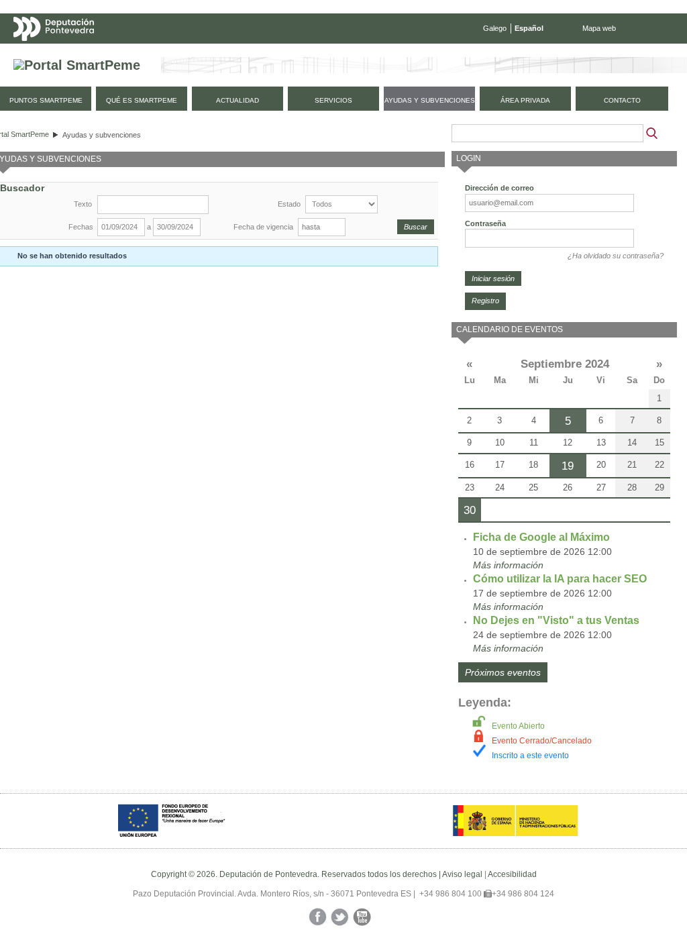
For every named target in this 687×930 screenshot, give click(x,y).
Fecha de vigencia (263, 227)
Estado (289, 204)
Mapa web (599, 28)
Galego (495, 28)
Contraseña (485, 223)
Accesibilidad (512, 874)
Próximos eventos (503, 672)
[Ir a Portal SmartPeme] (76, 65)
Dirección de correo (499, 188)
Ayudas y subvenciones (101, 135)
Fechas (80, 227)
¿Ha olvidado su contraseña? (616, 256)
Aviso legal (462, 874)
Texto (83, 204)
